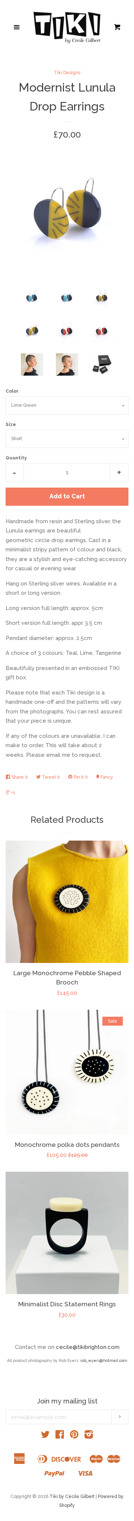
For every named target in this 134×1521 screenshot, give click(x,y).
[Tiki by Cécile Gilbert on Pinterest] (74, 1436)
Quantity (16, 458)
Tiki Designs (67, 72)
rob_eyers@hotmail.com (103, 1360)
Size (11, 424)
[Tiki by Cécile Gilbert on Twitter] (45, 1436)
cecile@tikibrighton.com (87, 1347)
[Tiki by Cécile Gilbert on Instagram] (88, 1436)
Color (12, 391)
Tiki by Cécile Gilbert (72, 1496)
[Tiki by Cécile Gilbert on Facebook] (59, 1436)
